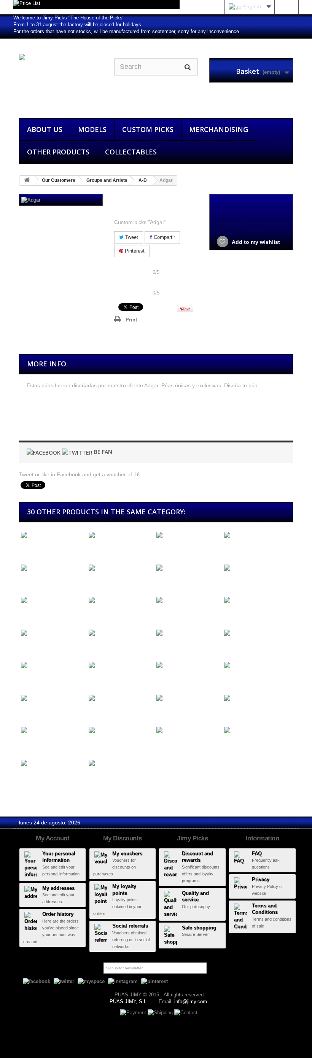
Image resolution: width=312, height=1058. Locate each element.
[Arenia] (53, 762)
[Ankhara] (188, 665)
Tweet (131, 237)
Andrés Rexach (38, 647)
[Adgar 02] (85, 420)
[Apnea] (188, 730)
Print (131, 320)
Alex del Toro (35, 549)
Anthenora (167, 712)
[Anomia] (53, 697)
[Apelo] (120, 730)
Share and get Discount (156, 265)
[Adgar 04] (180, 420)
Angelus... (31, 679)
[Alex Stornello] (120, 535)
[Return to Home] (27, 180)
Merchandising (218, 129)
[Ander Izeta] (120, 600)
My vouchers (127, 853)
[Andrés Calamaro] (188, 600)
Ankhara (164, 679)
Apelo (94, 744)
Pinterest (134, 251)
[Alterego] (120, 567)
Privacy (260, 879)
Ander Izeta (101, 614)
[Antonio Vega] (256, 697)
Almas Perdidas (39, 582)
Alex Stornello (104, 549)
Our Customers (58, 180)
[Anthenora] (188, 697)
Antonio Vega (238, 712)
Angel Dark (168, 647)
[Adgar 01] (37, 420)
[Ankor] (256, 665)
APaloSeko (33, 744)
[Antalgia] (120, 697)
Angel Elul (234, 647)
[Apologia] (256, 730)
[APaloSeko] (53, 730)
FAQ (257, 853)
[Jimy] (61, 81)
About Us (44, 129)
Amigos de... (34, 614)
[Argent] (120, 762)
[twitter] (64, 981)
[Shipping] (161, 1012)
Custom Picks (148, 129)
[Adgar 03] (132, 420)
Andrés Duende (241, 614)
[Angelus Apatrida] (53, 665)
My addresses (58, 888)
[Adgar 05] (227, 420)
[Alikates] (256, 535)
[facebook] (36, 981)
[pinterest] (154, 981)
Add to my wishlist (255, 242)
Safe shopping (199, 928)
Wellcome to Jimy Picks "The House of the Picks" (68, 18)
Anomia (28, 712)
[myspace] (91, 981)
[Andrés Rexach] (53, 632)
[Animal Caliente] (120, 665)
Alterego (97, 582)
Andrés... (165, 614)
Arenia (27, 777)
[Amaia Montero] (256, 567)
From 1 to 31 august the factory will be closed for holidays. (78, 24)
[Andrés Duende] (256, 600)
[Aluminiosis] (188, 567)
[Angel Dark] (188, 632)
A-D (142, 180)
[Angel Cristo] (120, 632)
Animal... (97, 679)
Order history (57, 914)
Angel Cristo (102, 647)
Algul (160, 549)
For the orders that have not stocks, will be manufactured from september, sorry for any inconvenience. (126, 31)
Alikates (232, 549)
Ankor (229, 679)
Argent (95, 777)
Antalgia (97, 712)
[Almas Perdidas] (53, 567)
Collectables (131, 151)
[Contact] (185, 1012)
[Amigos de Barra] (53, 600)
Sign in (286, 6)
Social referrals (130, 926)
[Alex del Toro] (53, 535)
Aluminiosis (168, 582)
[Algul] (188, 535)
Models (92, 129)
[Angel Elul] (256, 632)
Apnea (162, 744)
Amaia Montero (241, 582)
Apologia (233, 744)
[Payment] (134, 1012)
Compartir (163, 237)
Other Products (58, 151)
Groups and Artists (106, 180)
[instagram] (123, 981)
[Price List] (96, 4)
